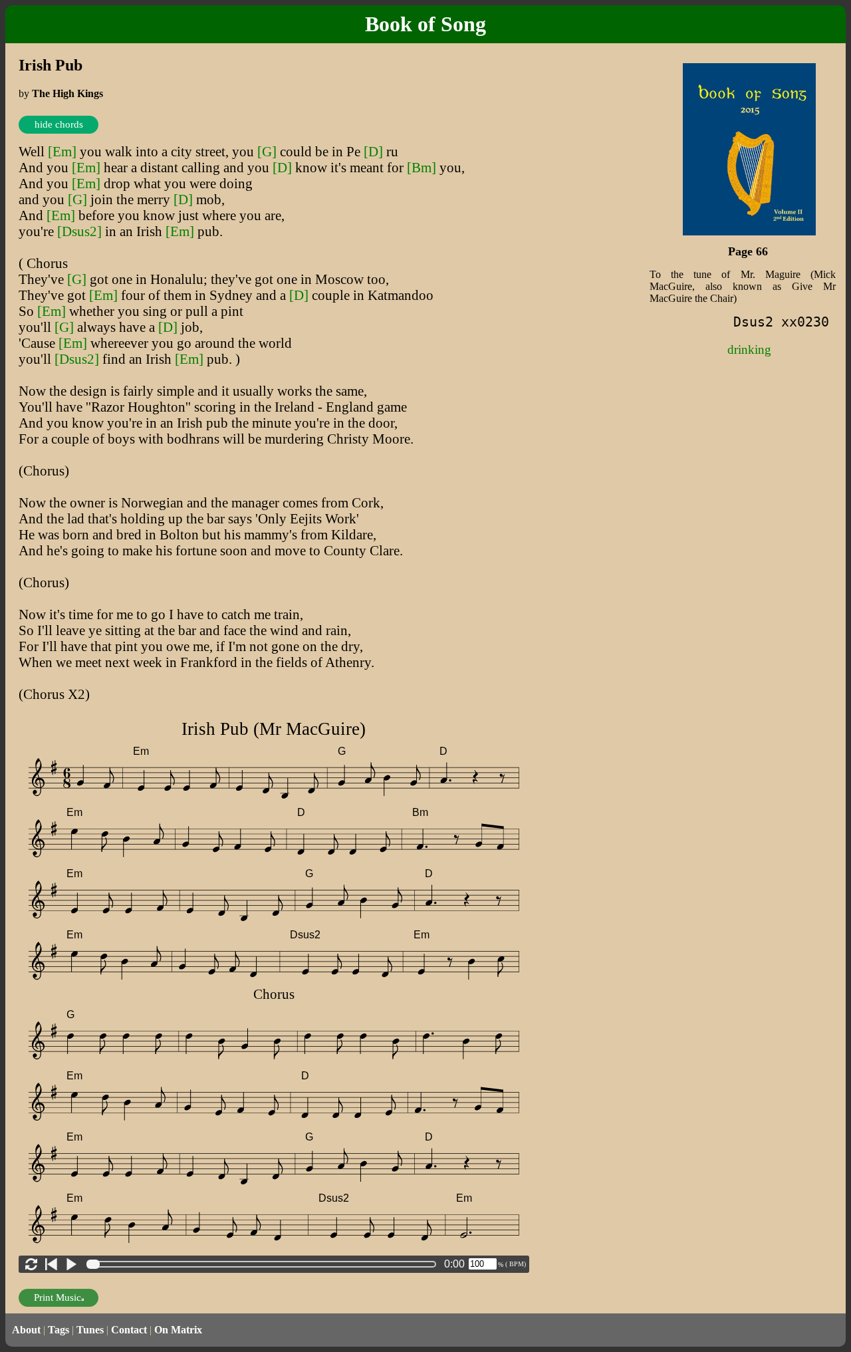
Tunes (90, 1329)
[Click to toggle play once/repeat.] (31, 1264)
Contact (129, 1329)
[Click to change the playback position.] (264, 1264)
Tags (58, 1329)
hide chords (59, 124)
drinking (749, 349)
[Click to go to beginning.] (51, 1264)
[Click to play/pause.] (71, 1264)
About (26, 1329)
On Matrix (178, 1329)
